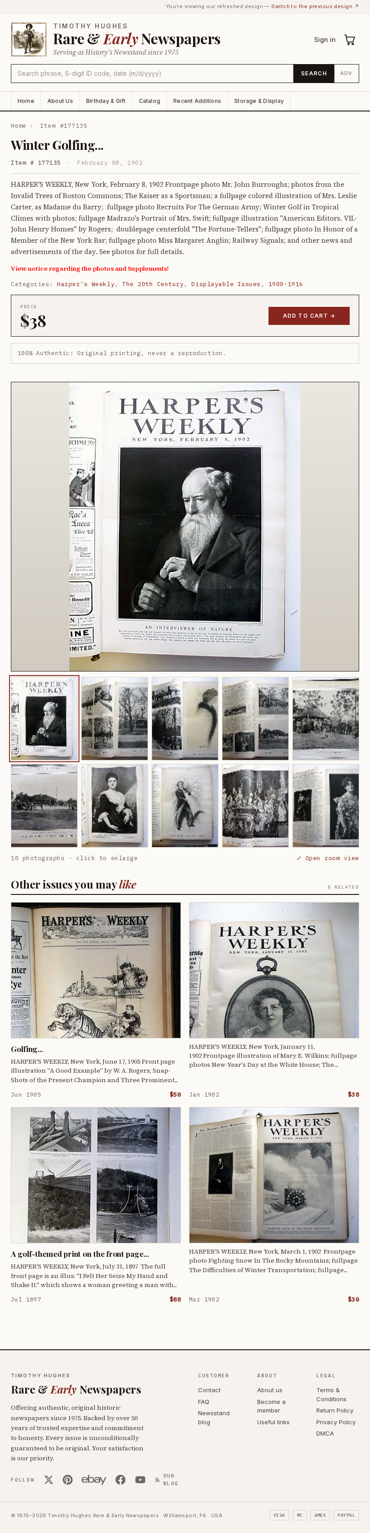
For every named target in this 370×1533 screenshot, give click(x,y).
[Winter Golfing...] (44, 718)
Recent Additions (197, 100)
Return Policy (334, 1410)
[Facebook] (120, 1480)
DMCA (325, 1433)
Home (26, 100)
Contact (209, 1390)
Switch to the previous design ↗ (315, 6)
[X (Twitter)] (49, 1480)
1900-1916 (285, 284)
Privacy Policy (336, 1422)
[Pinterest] (68, 1480)
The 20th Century (153, 284)
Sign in (325, 39)
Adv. (346, 73)
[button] (185, 527)
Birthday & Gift (106, 100)
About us (269, 1390)
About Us (60, 100)
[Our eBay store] (94, 1480)
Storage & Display (259, 100)
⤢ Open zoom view (327, 858)
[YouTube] (140, 1480)
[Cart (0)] (350, 40)
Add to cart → (309, 315)
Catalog (150, 100)
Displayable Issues (225, 284)
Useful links (273, 1422)
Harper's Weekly (86, 284)
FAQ (203, 1401)
